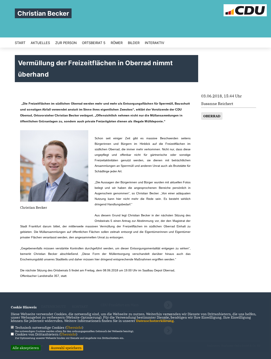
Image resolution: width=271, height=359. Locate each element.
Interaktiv (154, 42)
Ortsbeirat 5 (93, 42)
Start (20, 42)
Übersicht (74, 327)
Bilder (134, 42)
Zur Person (66, 42)
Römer (117, 42)
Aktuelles (40, 42)
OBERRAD (211, 116)
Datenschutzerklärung (155, 321)
